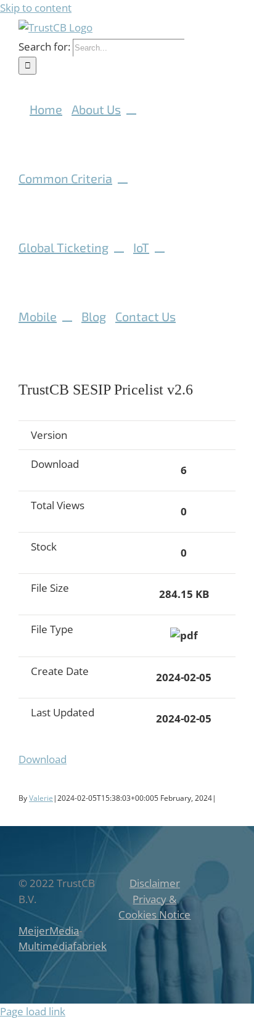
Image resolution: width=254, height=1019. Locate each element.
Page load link (32, 1011)
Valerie (41, 798)
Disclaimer (154, 883)
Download (42, 759)
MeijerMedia (48, 930)
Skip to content (36, 8)
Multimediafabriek (62, 946)
